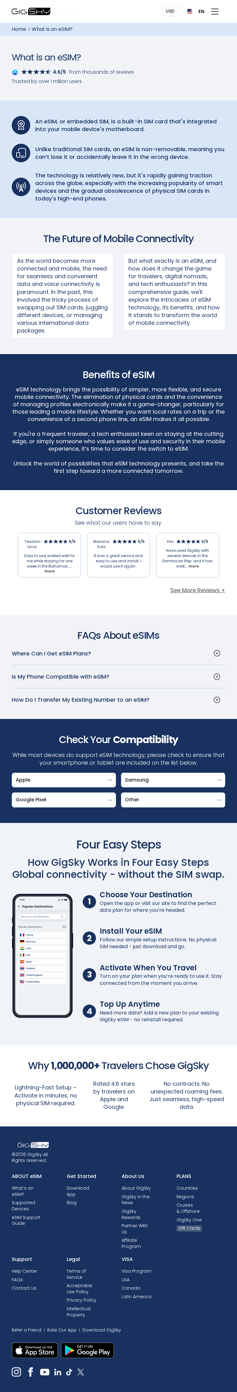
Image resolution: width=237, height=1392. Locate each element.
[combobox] (193, 11)
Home (19, 29)
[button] (173, 11)
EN (198, 11)
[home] (31, 11)
